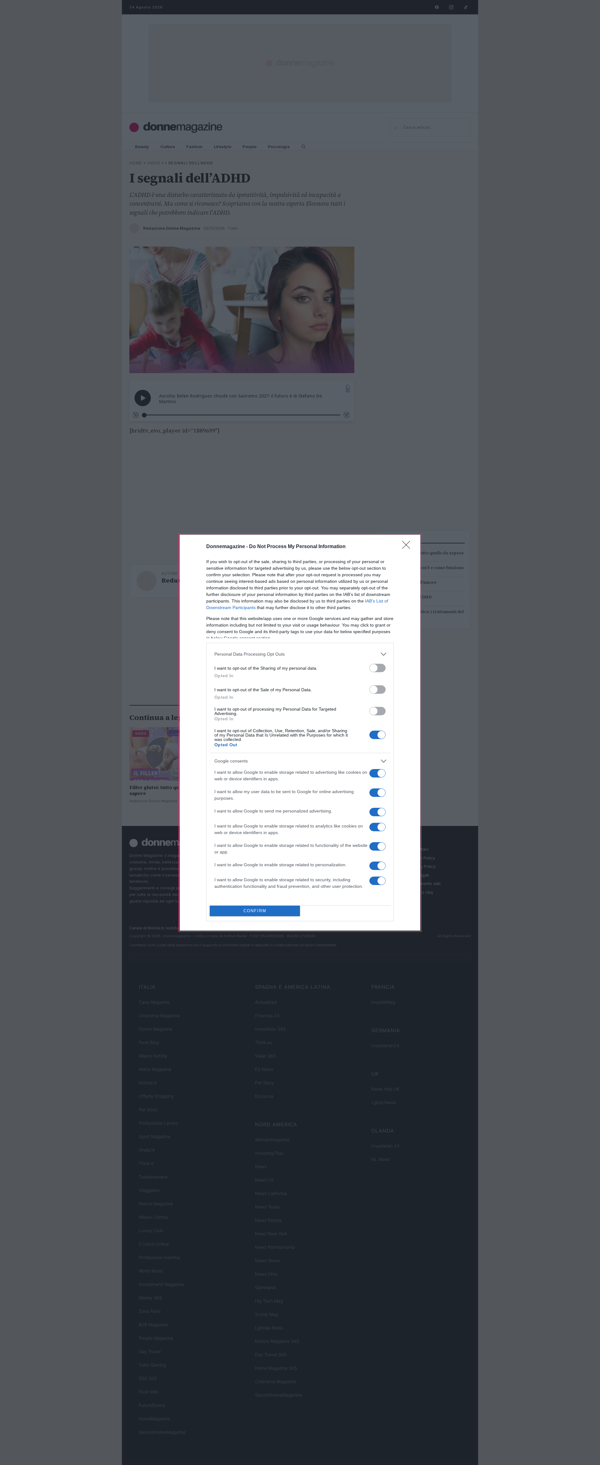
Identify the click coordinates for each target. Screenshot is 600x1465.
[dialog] (300, 733)
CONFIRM (255, 910)
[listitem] (300, 654)
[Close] (408, 547)
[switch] (377, 668)
